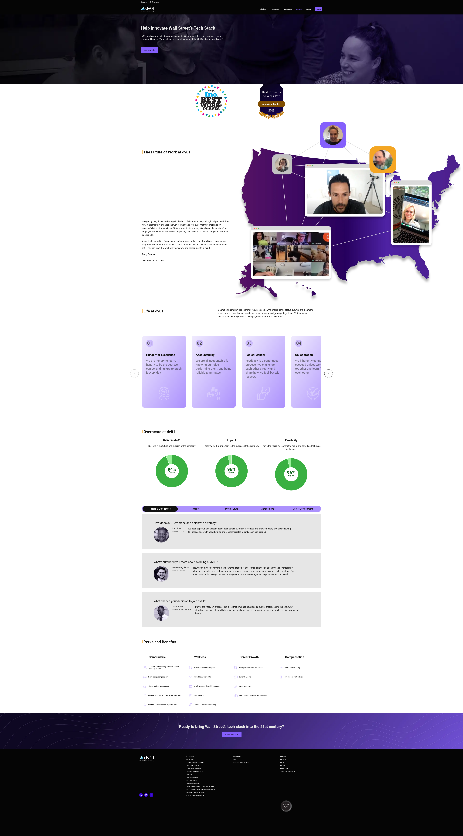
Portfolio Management (193, 768)
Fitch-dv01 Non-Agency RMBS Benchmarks (200, 786)
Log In (319, 9)
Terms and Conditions (287, 771)
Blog (234, 759)
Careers (282, 762)
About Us (283, 759)
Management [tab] (267, 509)
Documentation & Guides (241, 762)
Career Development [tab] (303, 509)
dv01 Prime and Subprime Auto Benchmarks (200, 789)
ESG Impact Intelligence (193, 783)
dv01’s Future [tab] (231, 509)
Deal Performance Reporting (195, 762)
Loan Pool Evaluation (193, 765)
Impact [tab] (195, 509)
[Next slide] (328, 373)
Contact (308, 9)
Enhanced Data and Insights (195, 792)
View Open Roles (149, 50)
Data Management (192, 777)
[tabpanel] (231, 570)
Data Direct (189, 774)
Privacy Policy (284, 768)
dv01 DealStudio (191, 780)
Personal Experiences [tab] (160, 509)
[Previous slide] (134, 373)
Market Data (190, 759)
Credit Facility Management (195, 771)
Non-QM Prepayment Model (195, 795)
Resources (288, 9)
